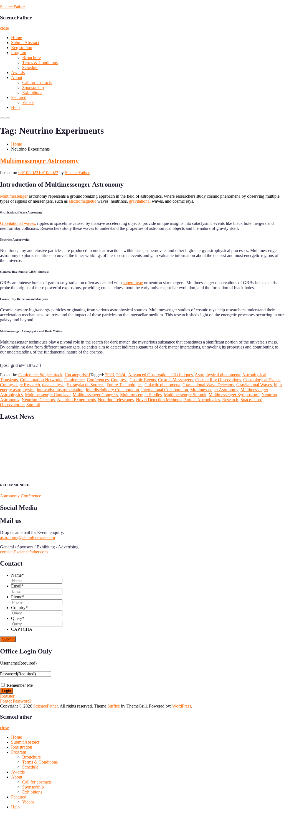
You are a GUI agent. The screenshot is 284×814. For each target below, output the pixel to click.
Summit (33, 404)
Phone (17, 596)
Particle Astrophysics (201, 399)
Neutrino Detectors (38, 399)
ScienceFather (12, 6)
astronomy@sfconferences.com (27, 537)
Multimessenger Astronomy (39, 160)
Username (18, 663)
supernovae (133, 282)
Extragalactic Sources (85, 384)
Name (17, 575)
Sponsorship (33, 87)
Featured (18, 97)
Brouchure (31, 57)
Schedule (30, 67)
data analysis (53, 384)
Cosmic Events (143, 379)
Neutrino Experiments (76, 399)
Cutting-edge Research (20, 384)
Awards (18, 72)
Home (16, 37)
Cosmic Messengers (175, 379)
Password (18, 673)
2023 (109, 374)
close (4, 28)
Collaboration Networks (41, 379)
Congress (119, 379)
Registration (21, 47)
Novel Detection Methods (158, 399)
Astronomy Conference (20, 496)
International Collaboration (164, 389)
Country (19, 607)
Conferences (98, 379)
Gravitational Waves (254, 384)
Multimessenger (14, 196)
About (16, 77)
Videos (28, 102)
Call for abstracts (37, 82)
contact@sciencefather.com (24, 552)
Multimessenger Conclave (47, 394)
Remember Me (20, 685)
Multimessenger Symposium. (234, 394)
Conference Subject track (40, 374)
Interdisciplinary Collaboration (112, 389)
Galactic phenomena (162, 384)
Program (18, 52)
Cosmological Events (261, 379)
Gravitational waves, (18, 223)
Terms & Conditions (40, 62)
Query (17, 618)
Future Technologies (124, 384)
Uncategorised (77, 374)
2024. (121, 374)
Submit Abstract (25, 42)
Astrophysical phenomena (217, 374)
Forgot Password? (16, 701)
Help (15, 107)
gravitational (140, 201)
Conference (74, 379)
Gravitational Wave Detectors (208, 384)
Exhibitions (32, 92)
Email (17, 586)
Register (7, 696)
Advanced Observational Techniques (160, 374)
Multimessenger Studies (141, 394)
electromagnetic (82, 201)
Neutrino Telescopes (116, 399)
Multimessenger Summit (185, 394)
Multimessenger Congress (95, 394)
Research (230, 399)
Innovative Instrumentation (60, 389)
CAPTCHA (21, 629)
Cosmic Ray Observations (218, 379)
